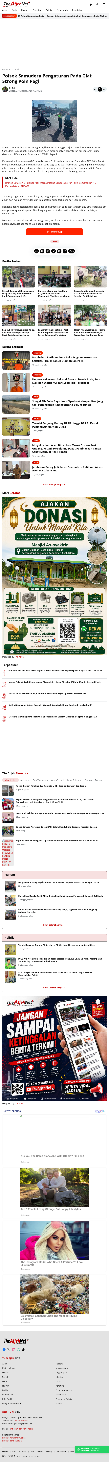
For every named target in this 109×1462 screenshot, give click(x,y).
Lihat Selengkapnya (52, 484)
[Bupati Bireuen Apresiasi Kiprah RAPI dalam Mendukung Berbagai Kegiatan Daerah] (8, 831)
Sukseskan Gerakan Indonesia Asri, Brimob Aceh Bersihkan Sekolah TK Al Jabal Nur (89, 293)
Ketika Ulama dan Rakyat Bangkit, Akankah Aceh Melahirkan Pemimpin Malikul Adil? (50, 705)
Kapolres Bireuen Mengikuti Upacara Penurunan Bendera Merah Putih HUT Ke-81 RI (57, 840)
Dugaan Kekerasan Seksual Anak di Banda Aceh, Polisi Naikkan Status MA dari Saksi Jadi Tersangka (66, 381)
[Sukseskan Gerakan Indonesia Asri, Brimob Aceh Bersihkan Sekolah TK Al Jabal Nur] (90, 276)
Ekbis (14, 10)
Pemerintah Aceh (64, 1390)
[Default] (100, 89)
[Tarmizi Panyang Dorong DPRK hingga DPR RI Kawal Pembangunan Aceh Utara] (16, 426)
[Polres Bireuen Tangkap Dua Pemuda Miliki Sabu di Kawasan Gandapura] (8, 790)
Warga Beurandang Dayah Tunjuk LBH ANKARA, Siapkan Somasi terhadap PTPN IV (58, 882)
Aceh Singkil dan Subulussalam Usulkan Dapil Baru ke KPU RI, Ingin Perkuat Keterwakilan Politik (55, 973)
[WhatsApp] (65, 251)
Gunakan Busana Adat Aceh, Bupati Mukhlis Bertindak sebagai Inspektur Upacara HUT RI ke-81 (55, 670)
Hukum (24, 10)
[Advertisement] (54, 43)
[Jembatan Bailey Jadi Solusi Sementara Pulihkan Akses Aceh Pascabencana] (16, 470)
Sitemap (49, 1451)
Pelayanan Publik (64, 1399)
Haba (4, 1381)
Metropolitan (8, 1368)
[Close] (105, 1449)
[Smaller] (95, 89)
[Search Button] (97, 4)
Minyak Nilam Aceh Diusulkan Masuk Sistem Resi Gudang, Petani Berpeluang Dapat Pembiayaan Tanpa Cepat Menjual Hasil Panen (66, 448)
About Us (73, 1451)
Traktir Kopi (57, 232)
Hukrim (5, 1385)
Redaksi (5, 1451)
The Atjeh (19, 656)
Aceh (4, 10)
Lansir (54, 241)
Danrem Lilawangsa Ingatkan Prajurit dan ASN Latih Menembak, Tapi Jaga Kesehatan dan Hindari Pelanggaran (54, 294)
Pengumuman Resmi (12, 1403)
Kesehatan (61, 1394)
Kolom (59, 1403)
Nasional (60, 1363)
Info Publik (7, 1399)
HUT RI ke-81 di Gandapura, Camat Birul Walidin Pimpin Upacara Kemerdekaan (47, 693)
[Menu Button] (104, 4)
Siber (14, 1451)
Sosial (5, 1377)
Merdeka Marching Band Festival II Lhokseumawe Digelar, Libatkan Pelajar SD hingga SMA (53, 716)
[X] (48, 251)
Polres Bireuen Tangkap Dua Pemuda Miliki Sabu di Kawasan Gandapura (51, 786)
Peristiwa (37, 10)
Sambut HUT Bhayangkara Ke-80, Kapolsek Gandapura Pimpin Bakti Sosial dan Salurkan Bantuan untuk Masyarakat (18, 332)
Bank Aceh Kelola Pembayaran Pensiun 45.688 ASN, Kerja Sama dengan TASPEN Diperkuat (60, 813)
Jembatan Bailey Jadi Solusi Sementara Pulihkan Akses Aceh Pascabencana (67, 468)
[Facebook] (42, 251)
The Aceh (19, 1103)
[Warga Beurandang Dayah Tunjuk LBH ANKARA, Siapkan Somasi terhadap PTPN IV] (10, 886)
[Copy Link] (36, 251)
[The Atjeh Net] (17, 4)
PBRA (32, 1451)
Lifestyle (59, 1377)
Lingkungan (61, 1372)
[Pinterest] (59, 251)
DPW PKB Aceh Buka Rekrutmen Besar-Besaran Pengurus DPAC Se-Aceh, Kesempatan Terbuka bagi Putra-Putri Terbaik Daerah (60, 960)
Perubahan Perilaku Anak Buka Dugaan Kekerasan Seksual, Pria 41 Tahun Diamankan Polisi (64, 359)
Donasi (40, 1451)
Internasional (62, 1368)
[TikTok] (23, 1350)
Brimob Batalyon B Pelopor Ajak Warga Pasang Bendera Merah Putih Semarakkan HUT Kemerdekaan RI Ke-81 (18, 294)
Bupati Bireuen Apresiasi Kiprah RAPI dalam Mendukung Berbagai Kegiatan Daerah (56, 827)
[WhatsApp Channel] (18, 1350)
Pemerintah (62, 10)
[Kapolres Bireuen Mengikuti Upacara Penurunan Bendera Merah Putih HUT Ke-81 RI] (8, 852)
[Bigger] (104, 89)
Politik (49, 10)
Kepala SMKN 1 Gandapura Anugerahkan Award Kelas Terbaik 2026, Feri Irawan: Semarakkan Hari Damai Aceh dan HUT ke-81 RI (55, 800)
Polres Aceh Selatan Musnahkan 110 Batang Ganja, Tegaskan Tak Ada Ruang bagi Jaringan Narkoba (57, 911)
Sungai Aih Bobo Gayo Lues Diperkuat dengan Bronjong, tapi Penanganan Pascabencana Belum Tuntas (68, 403)
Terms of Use (61, 1451)
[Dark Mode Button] (90, 4)
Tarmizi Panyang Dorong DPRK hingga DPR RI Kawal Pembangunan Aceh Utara (65, 425)
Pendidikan (77, 10)
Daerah (5, 1372)
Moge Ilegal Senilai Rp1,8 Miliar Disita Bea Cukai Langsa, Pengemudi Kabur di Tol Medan (61, 896)
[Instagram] (13, 1350)
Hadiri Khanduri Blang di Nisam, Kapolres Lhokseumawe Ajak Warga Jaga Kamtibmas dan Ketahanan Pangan (89, 332)
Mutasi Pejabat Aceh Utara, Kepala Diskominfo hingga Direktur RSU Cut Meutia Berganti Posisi (55, 682)
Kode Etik (22, 1451)
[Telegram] (53, 251)
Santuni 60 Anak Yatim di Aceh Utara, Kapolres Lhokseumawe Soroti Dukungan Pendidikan (53, 332)
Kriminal (37, 353)
